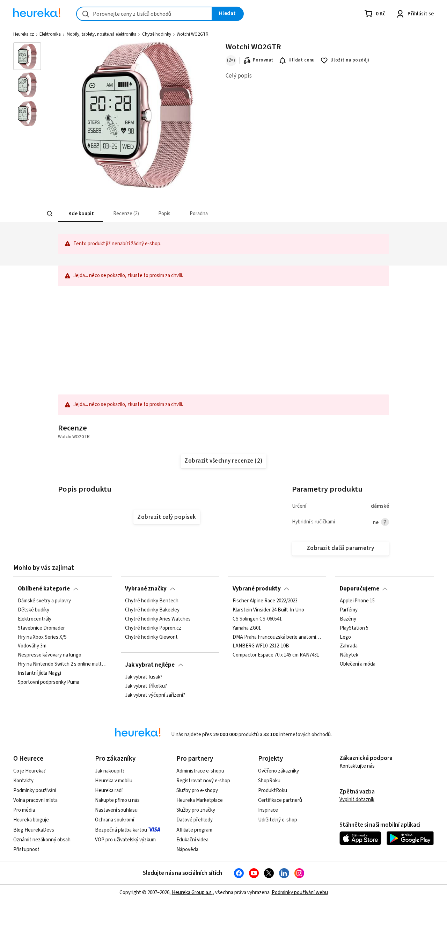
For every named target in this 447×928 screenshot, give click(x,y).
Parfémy (349, 610)
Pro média (24, 810)
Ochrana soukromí (114, 820)
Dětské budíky (33, 610)
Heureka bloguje (31, 820)
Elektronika (50, 34)
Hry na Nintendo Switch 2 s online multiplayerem (62, 664)
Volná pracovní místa (35, 800)
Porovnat (263, 60)
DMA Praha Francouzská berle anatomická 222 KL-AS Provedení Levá (277, 636)
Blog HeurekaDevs (33, 830)
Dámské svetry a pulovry (44, 600)
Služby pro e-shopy (197, 790)
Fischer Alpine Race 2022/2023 (265, 600)
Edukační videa (192, 839)
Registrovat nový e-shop (203, 780)
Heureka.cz (23, 34)
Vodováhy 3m (32, 646)
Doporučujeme (359, 589)
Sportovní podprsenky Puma (48, 682)
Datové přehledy (194, 820)
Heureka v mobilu (113, 780)
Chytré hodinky (156, 34)
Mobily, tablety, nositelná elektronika (102, 34)
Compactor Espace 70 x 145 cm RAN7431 (276, 655)
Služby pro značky (195, 810)
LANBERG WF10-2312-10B (261, 646)
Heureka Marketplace (199, 800)
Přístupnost (26, 849)
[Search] (50, 214)
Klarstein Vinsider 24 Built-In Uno (268, 610)
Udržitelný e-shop (277, 820)
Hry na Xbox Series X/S (42, 636)
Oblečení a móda (357, 664)
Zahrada (349, 646)
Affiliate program (194, 830)
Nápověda (187, 849)
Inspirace (268, 810)
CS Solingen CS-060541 (257, 619)
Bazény (348, 619)
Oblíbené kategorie (44, 589)
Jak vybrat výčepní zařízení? (155, 695)
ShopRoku (269, 780)
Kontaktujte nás (357, 766)
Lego (345, 636)
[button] (80, 213)
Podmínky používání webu (300, 892)
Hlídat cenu (301, 60)
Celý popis (239, 76)
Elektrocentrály (34, 619)
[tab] (80, 213)
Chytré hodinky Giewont (151, 636)
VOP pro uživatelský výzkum (125, 839)
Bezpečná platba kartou (121, 830)
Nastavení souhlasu (116, 810)
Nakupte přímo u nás (117, 800)
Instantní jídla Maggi (39, 673)
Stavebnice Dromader (41, 628)
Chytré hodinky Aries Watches (158, 619)
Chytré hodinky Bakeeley (152, 610)
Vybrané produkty (257, 589)
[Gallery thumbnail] (27, 56)
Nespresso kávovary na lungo (49, 655)
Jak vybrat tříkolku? (146, 686)
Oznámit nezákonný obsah (42, 839)
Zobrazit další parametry (340, 548)
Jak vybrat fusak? (143, 677)
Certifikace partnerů (280, 800)
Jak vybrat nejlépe (150, 665)
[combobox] (144, 14)
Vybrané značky (146, 589)
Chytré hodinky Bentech (151, 600)
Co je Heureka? (29, 771)
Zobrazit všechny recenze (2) (223, 461)
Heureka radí (109, 790)
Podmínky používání (34, 790)
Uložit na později (349, 60)
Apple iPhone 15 (357, 600)
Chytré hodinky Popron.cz (153, 628)
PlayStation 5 (354, 628)
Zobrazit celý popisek (166, 517)
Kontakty (23, 780)
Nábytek (349, 655)
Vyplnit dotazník (356, 799)
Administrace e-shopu (200, 771)
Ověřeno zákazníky (278, 771)
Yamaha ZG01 (247, 628)
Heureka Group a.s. (192, 892)
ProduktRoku (272, 790)
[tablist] (187, 213)
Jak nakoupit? (110, 771)
